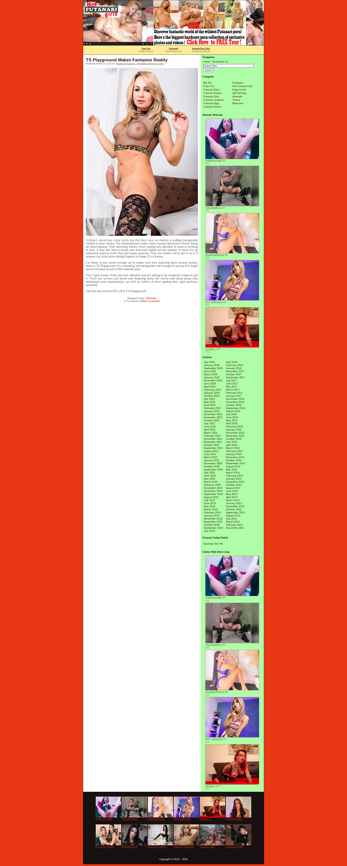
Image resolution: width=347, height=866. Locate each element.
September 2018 (213, 527)
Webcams (238, 103)
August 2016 (233, 411)
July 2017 (231, 380)
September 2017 (235, 377)
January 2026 (212, 365)
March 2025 (211, 374)
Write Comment (150, 301)
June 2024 (210, 383)
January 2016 (234, 429)
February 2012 (234, 524)
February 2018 (234, 365)
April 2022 (209, 429)
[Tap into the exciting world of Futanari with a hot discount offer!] (173, 44)
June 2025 (210, 371)
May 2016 (231, 420)
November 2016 (235, 401)
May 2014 (231, 469)
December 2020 (213, 463)
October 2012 (234, 509)
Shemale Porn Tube (201, 48)
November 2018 (213, 521)
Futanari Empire (212, 93)
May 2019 (209, 506)
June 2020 (210, 475)
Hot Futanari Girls (242, 86)
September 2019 (213, 494)
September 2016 (235, 408)
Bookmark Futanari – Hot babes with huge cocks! (140, 63)
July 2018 (209, 530)
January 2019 (212, 515)
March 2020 (211, 481)
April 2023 (209, 405)
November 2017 (235, 371)
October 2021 (212, 444)
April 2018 (231, 362)
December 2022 (213, 414)
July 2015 (231, 441)
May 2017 (231, 386)
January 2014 (234, 478)
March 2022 (211, 432)
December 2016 (235, 398)
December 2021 (213, 438)
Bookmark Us (220, 61)
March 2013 (233, 500)
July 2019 (209, 500)
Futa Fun (146, 48)
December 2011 (235, 527)
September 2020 (213, 469)
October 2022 (212, 420)
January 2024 (212, 392)
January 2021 (212, 460)
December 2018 (213, 518)
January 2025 (212, 377)
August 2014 (233, 466)
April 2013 (231, 497)
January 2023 (212, 411)
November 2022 (213, 417)
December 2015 (235, 432)
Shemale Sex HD (213, 543)
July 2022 (209, 423)
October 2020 (212, 466)
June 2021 (210, 454)
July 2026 (209, 362)
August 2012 (233, 515)
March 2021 (211, 457)
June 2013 (232, 491)
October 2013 (234, 484)
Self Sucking (239, 93)
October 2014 (234, 460)
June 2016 (232, 417)
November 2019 (213, 491)
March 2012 (233, 521)
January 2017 (234, 395)
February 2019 (212, 512)
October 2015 (234, 438)
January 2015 (234, 454)
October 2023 (212, 395)
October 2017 (234, 374)
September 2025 (213, 368)
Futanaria (173, 48)
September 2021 (213, 448)
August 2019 (211, 497)
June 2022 (210, 426)
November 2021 (213, 441)
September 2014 (235, 463)
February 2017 (234, 392)
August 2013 (233, 487)
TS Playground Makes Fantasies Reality (127, 59)
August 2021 (211, 451)
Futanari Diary (211, 89)
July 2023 (209, 398)
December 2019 (213, 487)
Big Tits (207, 82)
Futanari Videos (212, 106)
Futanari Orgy (211, 103)
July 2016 (231, 414)
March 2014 (233, 472)
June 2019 (210, 503)
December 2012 (235, 506)
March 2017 (233, 389)
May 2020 (209, 478)
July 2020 (209, 472)
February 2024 (212, 389)
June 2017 (232, 383)
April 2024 (209, 386)
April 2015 (231, 444)
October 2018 (212, 524)
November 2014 (235, 457)
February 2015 (234, 451)
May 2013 (231, 494)
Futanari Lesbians (213, 99)
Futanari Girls (211, 96)
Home (206, 61)
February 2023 (212, 408)
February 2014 (234, 475)
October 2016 (234, 405)
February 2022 (212, 435)
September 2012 (235, 512)
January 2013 (234, 503)
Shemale (151, 298)
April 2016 (231, 423)
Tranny (236, 99)
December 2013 (235, 481)
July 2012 (231, 518)
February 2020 (212, 484)
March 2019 (211, 509)
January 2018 (234, 368)
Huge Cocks (239, 89)
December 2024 (213, 380)
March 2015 (233, 448)
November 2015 (235, 435)
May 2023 (209, 401)
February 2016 (234, 426)
